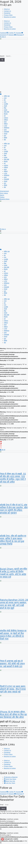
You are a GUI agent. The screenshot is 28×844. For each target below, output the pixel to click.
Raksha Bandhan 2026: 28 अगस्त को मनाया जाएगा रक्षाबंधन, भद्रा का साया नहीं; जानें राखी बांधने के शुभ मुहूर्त (14, 603)
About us (7, 9)
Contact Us (7, 11)
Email (2, 804)
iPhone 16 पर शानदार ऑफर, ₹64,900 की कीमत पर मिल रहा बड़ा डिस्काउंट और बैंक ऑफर (13, 714)
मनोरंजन (6, 118)
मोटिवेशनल (6, 128)
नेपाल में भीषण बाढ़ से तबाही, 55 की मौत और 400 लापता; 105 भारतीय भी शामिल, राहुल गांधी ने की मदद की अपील (13, 477)
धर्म (4, 116)
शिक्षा (5, 108)
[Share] (14, 448)
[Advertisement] (14, 76)
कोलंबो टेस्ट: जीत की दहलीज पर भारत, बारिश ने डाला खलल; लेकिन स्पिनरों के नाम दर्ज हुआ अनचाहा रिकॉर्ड (13, 539)
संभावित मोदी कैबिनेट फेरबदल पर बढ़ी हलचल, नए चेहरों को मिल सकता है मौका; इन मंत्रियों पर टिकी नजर (13, 634)
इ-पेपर (5, 126)
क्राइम (5, 110)
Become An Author (10, 17)
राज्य (5, 102)
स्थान (5, 98)
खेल (5, 139)
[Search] (2, 60)
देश (5, 100)
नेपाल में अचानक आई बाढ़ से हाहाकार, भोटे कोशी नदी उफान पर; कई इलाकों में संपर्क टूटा (12, 664)
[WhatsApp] (14, 446)
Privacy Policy (8, 15)
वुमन (5, 135)
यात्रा (5, 122)
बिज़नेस (5, 114)
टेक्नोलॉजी (6, 131)
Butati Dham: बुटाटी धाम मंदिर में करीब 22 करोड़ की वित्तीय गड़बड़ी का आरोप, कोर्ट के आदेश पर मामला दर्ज (13, 572)
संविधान (6, 124)
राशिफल (6, 120)
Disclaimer (7, 13)
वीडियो (5, 137)
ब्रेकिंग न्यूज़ (7, 96)
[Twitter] (14, 444)
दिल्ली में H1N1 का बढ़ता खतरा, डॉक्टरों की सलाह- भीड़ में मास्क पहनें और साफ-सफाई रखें (13, 689)
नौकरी (5, 106)
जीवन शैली (6, 112)
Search (2, 56)
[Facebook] (14, 442)
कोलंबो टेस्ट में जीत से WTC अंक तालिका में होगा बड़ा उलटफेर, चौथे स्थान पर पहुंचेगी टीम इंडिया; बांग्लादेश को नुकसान (13, 508)
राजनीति (6, 104)
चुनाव (5, 130)
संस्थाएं (5, 134)
